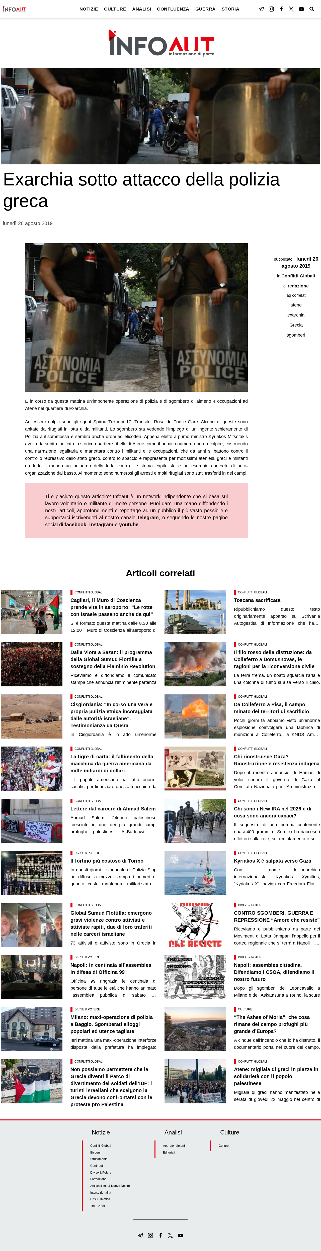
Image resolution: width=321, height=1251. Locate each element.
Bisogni (95, 1152)
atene (296, 304)
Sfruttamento (99, 1159)
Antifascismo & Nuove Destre (110, 1186)
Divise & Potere (87, 853)
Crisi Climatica (100, 1199)
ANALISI (141, 9)
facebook (75, 524)
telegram (148, 517)
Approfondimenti (174, 1146)
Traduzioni (97, 1206)
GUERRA (205, 9)
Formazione (98, 1179)
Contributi (97, 1166)
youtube (128, 524)
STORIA (230, 9)
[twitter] (291, 9)
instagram (101, 524)
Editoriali (169, 1152)
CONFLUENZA (173, 9)
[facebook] (281, 9)
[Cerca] (311, 9)
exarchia (295, 315)
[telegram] (261, 9)
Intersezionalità (100, 1192)
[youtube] (301, 9)
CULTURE (115, 9)
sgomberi (296, 335)
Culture (245, 1009)
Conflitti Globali (298, 275)
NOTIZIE (88, 9)
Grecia (296, 325)
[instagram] (271, 9)
